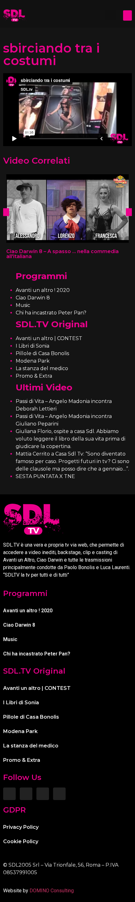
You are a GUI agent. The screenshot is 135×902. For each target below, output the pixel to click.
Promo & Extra (34, 376)
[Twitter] (42, 793)
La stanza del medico (42, 368)
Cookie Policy (20, 841)
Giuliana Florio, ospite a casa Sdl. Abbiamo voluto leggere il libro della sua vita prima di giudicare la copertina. (70, 438)
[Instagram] (26, 793)
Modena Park (33, 361)
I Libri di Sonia (32, 346)
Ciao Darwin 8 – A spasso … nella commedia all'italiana (62, 253)
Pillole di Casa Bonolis (42, 353)
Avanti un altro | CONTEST (49, 338)
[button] (110, 15)
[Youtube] (59, 793)
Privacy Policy (21, 827)
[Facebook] (9, 793)
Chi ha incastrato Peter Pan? (51, 313)
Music (23, 305)
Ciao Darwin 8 (33, 298)
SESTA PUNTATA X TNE (45, 476)
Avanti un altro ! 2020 (43, 290)
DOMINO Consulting (52, 891)
